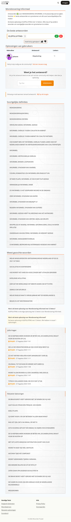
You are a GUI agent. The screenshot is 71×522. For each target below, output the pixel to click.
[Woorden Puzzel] (5, 2)
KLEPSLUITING (15, 36)
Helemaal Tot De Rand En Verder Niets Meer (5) (26, 364)
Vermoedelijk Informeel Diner (21, 185)
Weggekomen (13, 490)
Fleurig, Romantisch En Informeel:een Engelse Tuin (30, 173)
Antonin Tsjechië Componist (19, 453)
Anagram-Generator (8, 504)
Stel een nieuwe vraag (40, 64)
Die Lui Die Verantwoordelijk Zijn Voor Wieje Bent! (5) (28, 347)
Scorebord (4, 513)
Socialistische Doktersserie (20, 267)
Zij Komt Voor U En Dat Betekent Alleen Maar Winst (28, 416)
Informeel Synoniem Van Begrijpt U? (23, 202)
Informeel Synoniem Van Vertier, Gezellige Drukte (29, 219)
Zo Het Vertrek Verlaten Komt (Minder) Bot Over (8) (27, 356)
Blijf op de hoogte (42, 94)
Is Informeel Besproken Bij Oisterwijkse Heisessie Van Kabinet (33, 244)
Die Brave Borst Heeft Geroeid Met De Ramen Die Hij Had (29, 476)
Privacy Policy (40, 504)
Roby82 (12, 341)
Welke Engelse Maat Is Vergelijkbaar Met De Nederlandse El (32, 295)
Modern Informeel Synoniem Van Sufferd (26, 208)
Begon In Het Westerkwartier (21, 301)
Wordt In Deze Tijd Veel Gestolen (20, 448)
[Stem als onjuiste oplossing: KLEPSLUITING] (61, 36)
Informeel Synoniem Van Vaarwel (23, 167)
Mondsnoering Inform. (19, 119)
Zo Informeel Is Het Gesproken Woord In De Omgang (30, 190)
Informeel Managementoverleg (22, 239)
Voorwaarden (40, 507)
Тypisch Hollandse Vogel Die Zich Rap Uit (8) (25, 381)
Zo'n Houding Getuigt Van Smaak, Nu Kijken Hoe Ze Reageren (31, 428)
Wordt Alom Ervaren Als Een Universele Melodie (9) (28, 373)
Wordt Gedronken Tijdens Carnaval (22, 459)
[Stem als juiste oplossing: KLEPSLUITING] (57, 36)
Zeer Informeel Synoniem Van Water (24, 196)
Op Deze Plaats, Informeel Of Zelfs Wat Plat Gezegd (29, 179)
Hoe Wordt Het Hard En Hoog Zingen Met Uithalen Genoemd (33, 272)
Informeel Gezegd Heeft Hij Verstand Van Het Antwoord (31, 213)
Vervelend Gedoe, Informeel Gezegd (23, 125)
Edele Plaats (13, 411)
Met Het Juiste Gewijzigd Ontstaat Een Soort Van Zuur (29, 442)
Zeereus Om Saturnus (18, 290)
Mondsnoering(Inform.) (19, 113)
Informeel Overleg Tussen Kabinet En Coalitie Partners (31, 136)
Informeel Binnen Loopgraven (22, 162)
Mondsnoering (16, 108)
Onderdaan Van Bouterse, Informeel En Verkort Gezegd (31, 233)
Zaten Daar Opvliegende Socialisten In (23, 471)
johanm (15, 57)
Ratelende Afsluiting (18, 278)
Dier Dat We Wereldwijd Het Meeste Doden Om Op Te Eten (31, 284)
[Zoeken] (58, 3)
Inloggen (65, 3)
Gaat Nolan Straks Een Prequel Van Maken (24, 405)
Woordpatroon (6, 507)
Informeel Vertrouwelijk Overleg (23, 156)
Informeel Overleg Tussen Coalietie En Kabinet (28, 130)
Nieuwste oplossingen (8, 510)
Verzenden (47, 83)
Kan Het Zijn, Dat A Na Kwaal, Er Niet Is (22, 422)
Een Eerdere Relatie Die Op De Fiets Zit (22, 465)
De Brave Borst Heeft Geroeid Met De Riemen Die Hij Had (29, 399)
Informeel (14, 150)
